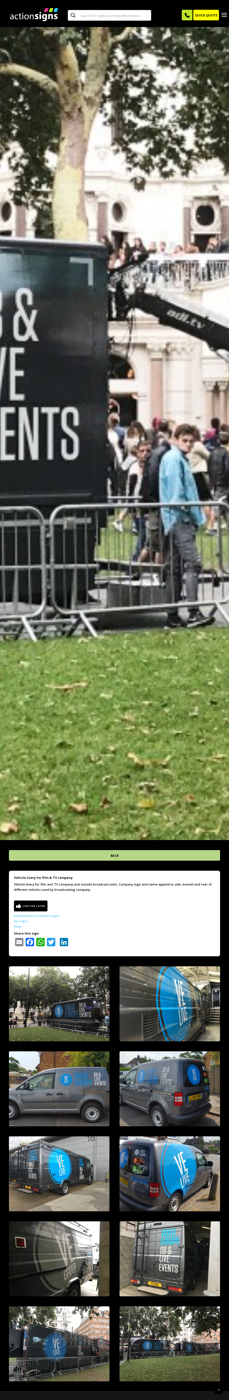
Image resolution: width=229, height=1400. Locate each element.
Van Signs (21, 921)
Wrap (17, 926)
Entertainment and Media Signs (36, 916)
